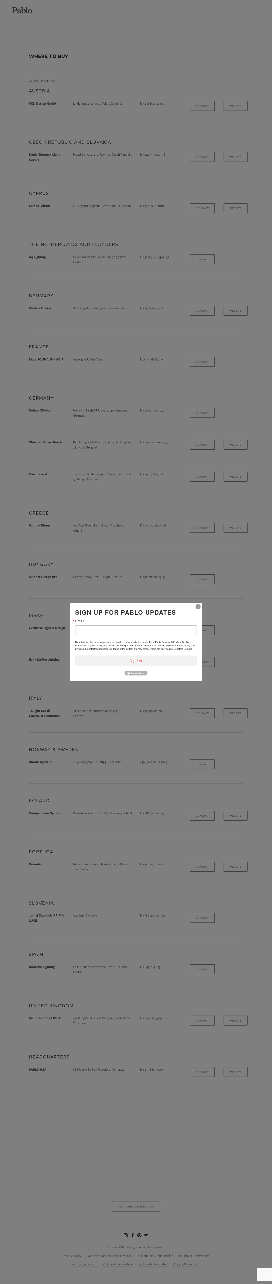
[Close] (198, 606)
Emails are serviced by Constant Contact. (170, 648)
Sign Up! (136, 660)
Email (79, 621)
